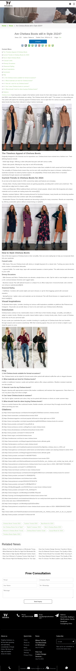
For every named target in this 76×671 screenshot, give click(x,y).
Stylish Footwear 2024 (34, 527)
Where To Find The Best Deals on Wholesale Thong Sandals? (20, 549)
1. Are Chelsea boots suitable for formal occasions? (20, 78)
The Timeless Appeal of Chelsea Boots (15, 52)
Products (26, 645)
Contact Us (27, 650)
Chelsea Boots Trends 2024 (12, 523)
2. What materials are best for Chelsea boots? (18, 80)
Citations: (6, 92)
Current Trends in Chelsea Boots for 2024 (16, 55)
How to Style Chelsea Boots (11, 58)
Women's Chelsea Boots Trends (13, 530)
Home (26, 640)
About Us (26, 642)
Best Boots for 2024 (47, 523)
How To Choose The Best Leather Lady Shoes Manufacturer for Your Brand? (56, 558)
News (25, 647)
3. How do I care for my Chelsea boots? (16, 83)
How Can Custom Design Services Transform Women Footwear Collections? (56, 549)
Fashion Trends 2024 (31, 523)
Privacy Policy (28, 655)
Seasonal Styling (9, 66)
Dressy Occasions (9, 63)
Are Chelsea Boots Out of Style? (13, 527)
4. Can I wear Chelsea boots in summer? (16, 86)
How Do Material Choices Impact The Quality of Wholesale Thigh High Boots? (56, 551)
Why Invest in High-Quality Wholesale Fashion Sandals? (20, 554)
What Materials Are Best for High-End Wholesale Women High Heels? (20, 551)
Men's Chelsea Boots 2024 (52, 527)
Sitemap (26, 652)
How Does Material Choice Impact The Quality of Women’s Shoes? (56, 556)
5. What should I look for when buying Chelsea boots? (21, 89)
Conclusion (6, 72)
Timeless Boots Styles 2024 (11, 534)
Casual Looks (8, 60)
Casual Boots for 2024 (56, 530)
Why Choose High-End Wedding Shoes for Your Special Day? (20, 558)
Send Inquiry (38, 601)
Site (60, 37)
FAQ (4, 75)
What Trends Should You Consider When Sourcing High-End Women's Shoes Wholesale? (56, 554)
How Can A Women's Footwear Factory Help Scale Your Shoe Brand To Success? (20, 556)
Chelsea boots (6, 95)
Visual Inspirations (8, 69)
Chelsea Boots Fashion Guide (36, 530)
